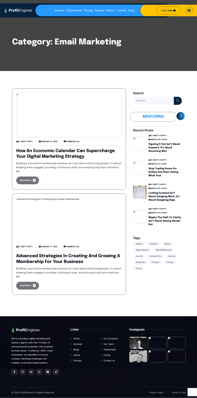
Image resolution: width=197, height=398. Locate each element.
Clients (122, 10)
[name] (189, 10)
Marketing (140, 262)
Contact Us (109, 360)
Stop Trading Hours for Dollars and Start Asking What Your (163, 172)
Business (154, 244)
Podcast (99, 10)
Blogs (76, 349)
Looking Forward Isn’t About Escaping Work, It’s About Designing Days (163, 196)
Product (155, 262)
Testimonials (74, 10)
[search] (178, 101)
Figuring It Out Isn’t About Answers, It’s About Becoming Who (164, 147)
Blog (131, 10)
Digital (167, 244)
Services (59, 10)
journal (139, 256)
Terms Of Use (178, 392)
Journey (171, 256)
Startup (169, 262)
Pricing (88, 10)
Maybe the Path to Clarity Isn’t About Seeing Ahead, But (164, 221)
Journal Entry (155, 256)
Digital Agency (142, 250)
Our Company (110, 338)
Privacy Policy (156, 392)
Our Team (108, 344)
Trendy (139, 269)
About (110, 10)
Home (76, 338)
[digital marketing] (18, 10)
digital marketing (163, 250)
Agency (139, 244)
